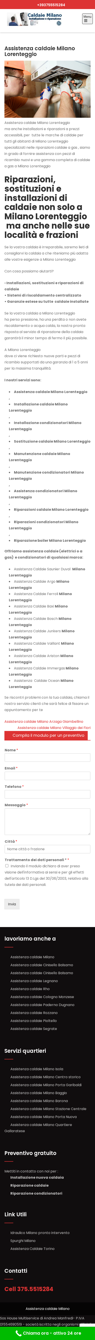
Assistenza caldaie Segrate (33, 1028)
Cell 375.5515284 (29, 1289)
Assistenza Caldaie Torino (32, 1248)
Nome (11, 750)
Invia (12, 904)
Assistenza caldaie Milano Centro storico (45, 1077)
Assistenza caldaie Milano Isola (36, 1069)
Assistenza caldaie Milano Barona (39, 1100)
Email (11, 768)
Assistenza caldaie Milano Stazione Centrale (48, 1108)
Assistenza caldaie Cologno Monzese (42, 996)
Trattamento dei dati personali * (37, 860)
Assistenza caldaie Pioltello (33, 1020)
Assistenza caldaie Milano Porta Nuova (43, 1116)
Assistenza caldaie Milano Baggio (38, 1092)
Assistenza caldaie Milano (32, 957)
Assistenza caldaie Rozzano (34, 1012)
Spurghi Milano (23, 1240)
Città (11, 841)
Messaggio (16, 805)
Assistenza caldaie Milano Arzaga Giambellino (43, 721)
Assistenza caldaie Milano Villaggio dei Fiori (54, 727)
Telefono (14, 787)
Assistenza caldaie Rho (30, 988)
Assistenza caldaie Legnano (34, 980)
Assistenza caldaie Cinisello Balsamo (41, 965)
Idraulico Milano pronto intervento (40, 1232)
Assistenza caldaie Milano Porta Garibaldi (46, 1084)
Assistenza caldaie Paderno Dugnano (42, 1004)
